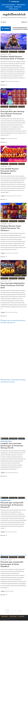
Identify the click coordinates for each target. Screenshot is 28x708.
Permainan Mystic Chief (11, 138)
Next (20, 611)
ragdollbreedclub (14, 14)
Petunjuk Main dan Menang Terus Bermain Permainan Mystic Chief (12, 114)
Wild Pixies (18, 7)
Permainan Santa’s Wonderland (13, 196)
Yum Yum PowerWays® (9, 4)
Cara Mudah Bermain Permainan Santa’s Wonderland (10, 171)
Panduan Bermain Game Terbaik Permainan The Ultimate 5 (11, 228)
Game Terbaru (13, 51)
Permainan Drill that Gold (11, 312)
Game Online (4, 51)
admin (9, 54)
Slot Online (21, 51)
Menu (4, 22)
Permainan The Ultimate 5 (11, 253)
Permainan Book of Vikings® (12, 81)
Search (23, 22)
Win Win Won (21, 4)
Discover (3, 85)
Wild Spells (10, 7)
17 (15, 611)
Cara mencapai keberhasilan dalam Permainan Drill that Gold (13, 285)
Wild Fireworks (14, 9)
